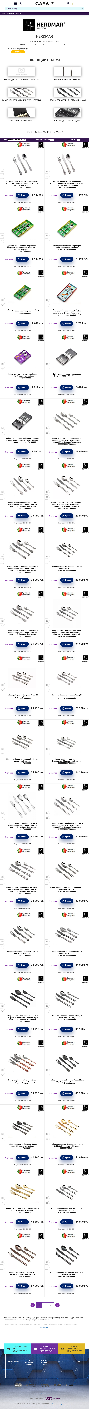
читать (18, 52)
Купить (23, 195)
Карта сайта (45, 1394)
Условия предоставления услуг (63, 1404)
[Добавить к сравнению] (2, 171)
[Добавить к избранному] (2, 176)
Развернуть (44, 1327)
